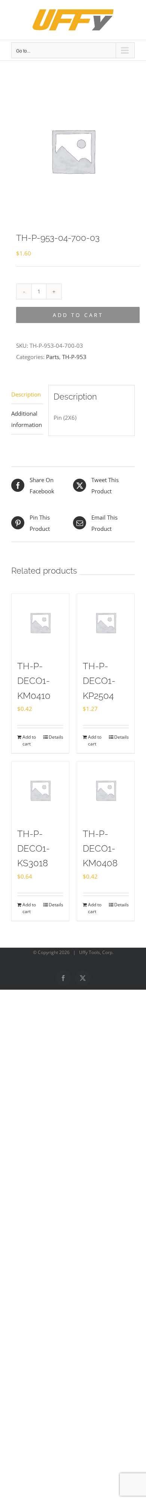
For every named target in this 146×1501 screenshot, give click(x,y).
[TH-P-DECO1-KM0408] (105, 790)
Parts (52, 357)
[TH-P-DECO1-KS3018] (40, 790)
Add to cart (78, 315)
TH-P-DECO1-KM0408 (100, 848)
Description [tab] (26, 394)
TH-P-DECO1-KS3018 (33, 848)
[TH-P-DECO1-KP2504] (105, 622)
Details (56, 737)
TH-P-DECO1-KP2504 (99, 681)
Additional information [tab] (26, 419)
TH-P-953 (74, 357)
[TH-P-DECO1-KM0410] (40, 622)
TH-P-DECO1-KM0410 (34, 681)
